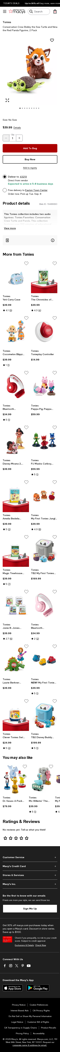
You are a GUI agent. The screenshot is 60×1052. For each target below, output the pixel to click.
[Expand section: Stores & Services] (30, 875)
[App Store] (13, 988)
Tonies (7, 22)
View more (10, 228)
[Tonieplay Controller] (44, 331)
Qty (12, 134)
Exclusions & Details (24, 945)
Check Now (40, 945)
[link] (16, 303)
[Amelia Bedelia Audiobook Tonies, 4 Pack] (16, 495)
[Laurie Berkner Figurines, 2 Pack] (16, 660)
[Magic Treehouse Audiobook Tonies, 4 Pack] (16, 550)
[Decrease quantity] (6, 138)
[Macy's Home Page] (17, 11)
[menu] (5, 11)
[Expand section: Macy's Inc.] (30, 884)
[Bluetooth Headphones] (16, 386)
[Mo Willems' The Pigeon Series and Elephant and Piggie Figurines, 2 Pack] (41, 779)
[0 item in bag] (55, 11)
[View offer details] (30, 240)
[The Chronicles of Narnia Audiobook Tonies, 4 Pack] (44, 277)
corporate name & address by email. (29, 1045)
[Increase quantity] (19, 138)
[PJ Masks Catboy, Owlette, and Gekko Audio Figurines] (44, 441)
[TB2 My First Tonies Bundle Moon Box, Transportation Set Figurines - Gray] (44, 550)
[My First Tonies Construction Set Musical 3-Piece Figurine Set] (44, 660)
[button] (30, 75)
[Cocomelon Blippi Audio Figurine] (16, 331)
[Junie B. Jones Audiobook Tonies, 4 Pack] (16, 605)
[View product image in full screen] (7, 100)
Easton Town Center (36, 190)
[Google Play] (38, 988)
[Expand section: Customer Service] (30, 857)
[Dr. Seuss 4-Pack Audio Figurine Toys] (15, 779)
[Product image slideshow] (30, 75)
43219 (23, 176)
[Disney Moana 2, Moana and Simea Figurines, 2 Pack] (16, 441)
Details (17, 127)
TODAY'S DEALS (11, 3)
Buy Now (30, 159)
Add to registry (30, 168)
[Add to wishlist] (52, 40)
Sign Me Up (30, 908)
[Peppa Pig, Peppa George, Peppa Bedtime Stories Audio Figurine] (44, 386)
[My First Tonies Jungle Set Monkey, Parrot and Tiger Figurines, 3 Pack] (44, 495)
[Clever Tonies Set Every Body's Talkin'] (16, 714)
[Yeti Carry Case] (16, 277)
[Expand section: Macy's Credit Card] (30, 866)
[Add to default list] (26, 263)
